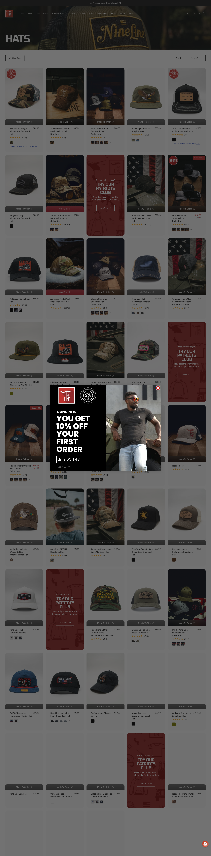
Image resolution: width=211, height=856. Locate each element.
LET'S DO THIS (69, 459)
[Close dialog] (158, 388)
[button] (205, 844)
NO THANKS (63, 467)
